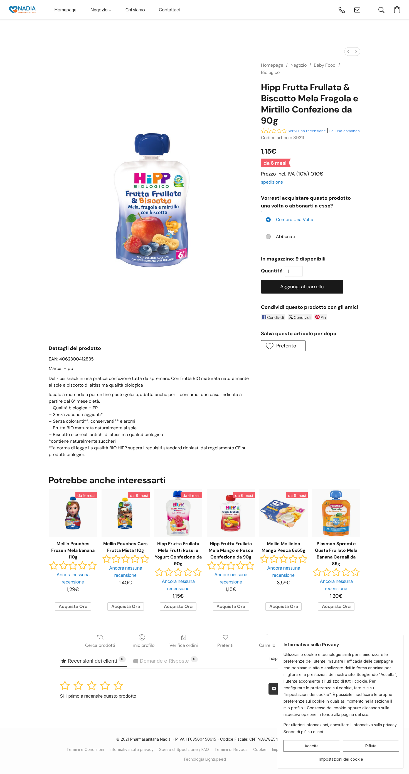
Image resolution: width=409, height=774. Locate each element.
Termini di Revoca (231, 749)
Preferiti (225, 645)
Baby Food (325, 65)
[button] (22, 10)
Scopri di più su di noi (303, 731)
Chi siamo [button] (135, 9)
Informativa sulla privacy (132, 749)
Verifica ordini (183, 645)
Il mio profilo (141, 645)
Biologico (270, 72)
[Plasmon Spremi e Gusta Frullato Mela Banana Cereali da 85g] (336, 513)
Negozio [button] (99, 9)
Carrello (267, 645)
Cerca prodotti (100, 645)
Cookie (260, 749)
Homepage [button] (65, 9)
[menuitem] (348, 51)
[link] (341, 757)
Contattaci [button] (169, 9)
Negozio (298, 65)
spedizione (272, 182)
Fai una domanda (344, 131)
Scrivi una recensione (307, 131)
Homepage (272, 65)
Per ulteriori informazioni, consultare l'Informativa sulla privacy (340, 724)
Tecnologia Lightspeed (204, 759)
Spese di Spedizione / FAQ (184, 749)
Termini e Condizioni (85, 749)
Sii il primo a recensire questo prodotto (98, 696)
